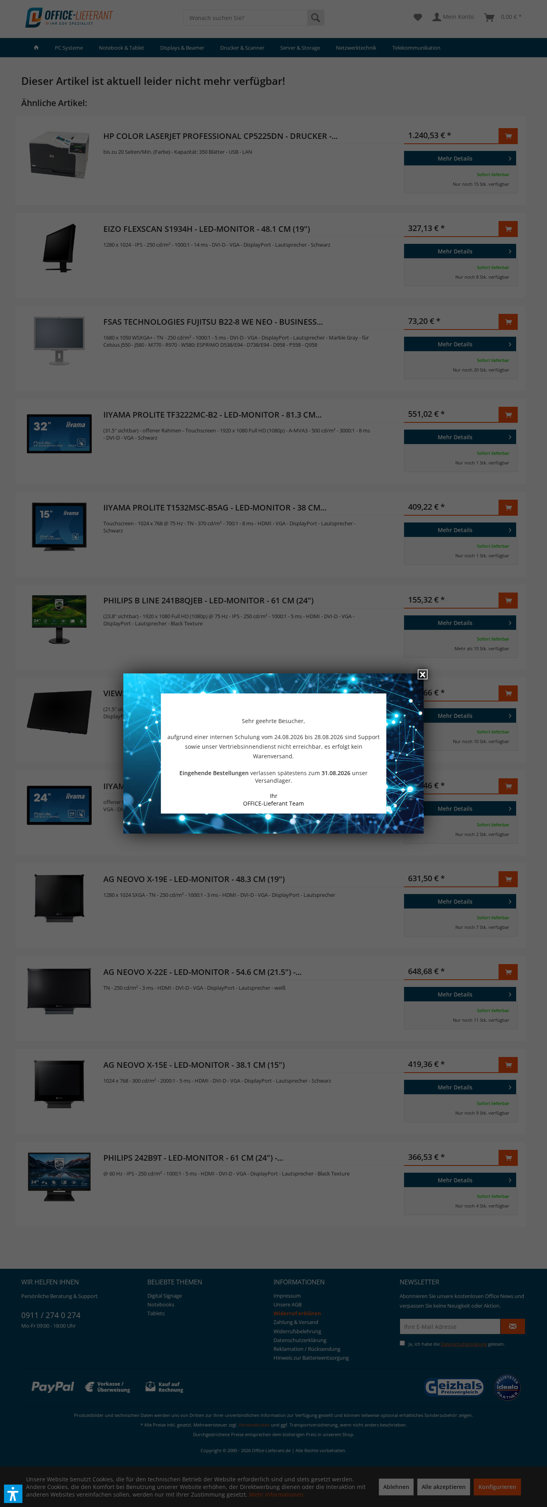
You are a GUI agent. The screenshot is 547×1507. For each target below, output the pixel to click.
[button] (13, 1494)
